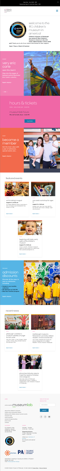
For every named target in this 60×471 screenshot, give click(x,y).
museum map (8, 415)
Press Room (8, 420)
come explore (9, 405)
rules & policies (9, 417)
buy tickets (30, 121)
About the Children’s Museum (12, 410)
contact (7, 422)
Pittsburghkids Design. (13, 461)
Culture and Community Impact (13, 412)
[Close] (58, 2)
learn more (6, 82)
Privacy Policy (35, 468)
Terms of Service (43, 468)
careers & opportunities (11, 419)
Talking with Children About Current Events (16, 414)
